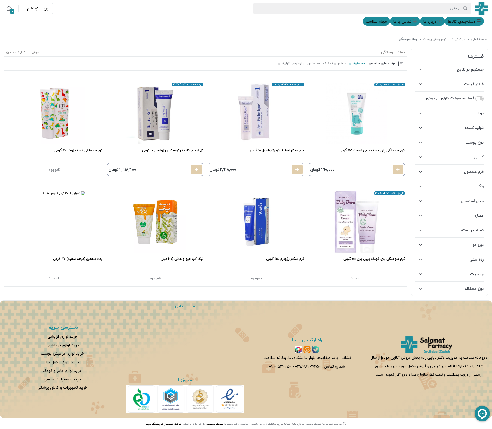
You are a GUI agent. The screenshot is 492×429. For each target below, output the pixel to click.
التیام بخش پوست (435, 39)
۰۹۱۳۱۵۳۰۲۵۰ (280, 366)
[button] (464, 21)
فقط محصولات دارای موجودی (450, 98)
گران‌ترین (283, 63)
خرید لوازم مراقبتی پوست (62, 353)
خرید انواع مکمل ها (62, 362)
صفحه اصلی (479, 39)
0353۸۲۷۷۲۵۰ (308, 366)
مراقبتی (460, 39)
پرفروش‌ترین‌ (357, 63)
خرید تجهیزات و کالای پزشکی (62, 387)
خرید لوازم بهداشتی (62, 345)
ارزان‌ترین (298, 63)
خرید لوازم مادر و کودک (62, 370)
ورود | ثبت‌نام (37, 8)
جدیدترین (314, 63)
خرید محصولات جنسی (62, 379)
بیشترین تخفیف (334, 63)
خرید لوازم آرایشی (62, 336)
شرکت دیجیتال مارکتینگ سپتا (164, 423)
